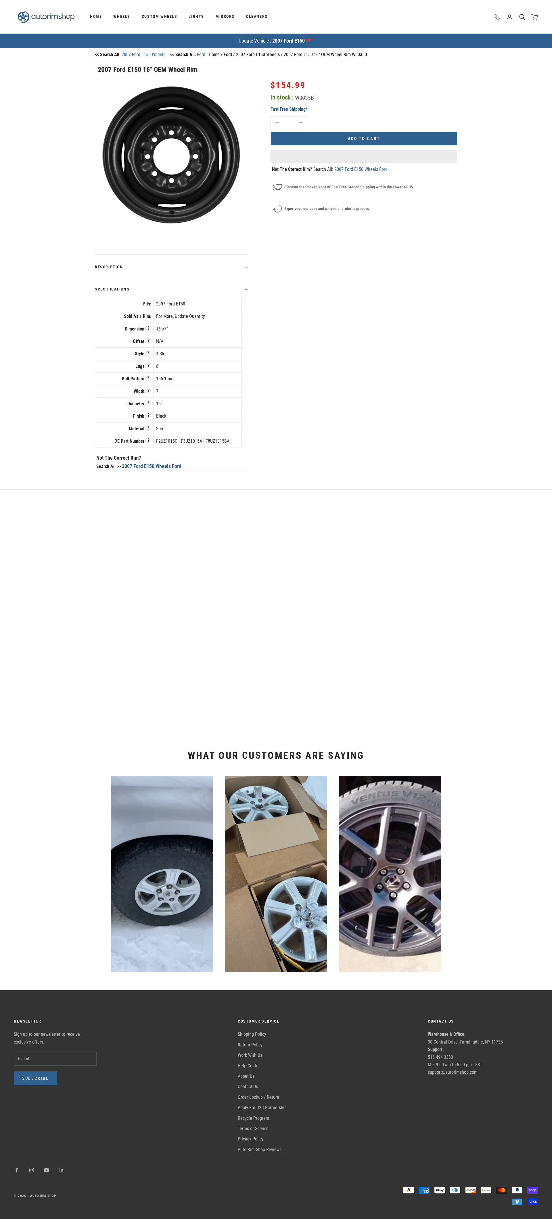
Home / (216, 54)
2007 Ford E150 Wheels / (260, 54)
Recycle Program (253, 1118)
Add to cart (364, 138)
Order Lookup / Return (258, 1097)
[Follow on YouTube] (46, 1170)
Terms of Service (253, 1128)
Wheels (121, 16)
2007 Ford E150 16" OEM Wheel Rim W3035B (325, 54)
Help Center (249, 1066)
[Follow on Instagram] (31, 1170)
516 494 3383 (440, 1057)
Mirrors (225, 16)
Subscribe (35, 1078)
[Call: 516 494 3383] (497, 17)
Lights (196, 16)
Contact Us (248, 1086)
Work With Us (250, 1055)
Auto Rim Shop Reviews (259, 1149)
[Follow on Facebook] (17, 1170)
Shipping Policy (252, 1034)
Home (96, 16)
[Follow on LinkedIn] (61, 1170)
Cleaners (257, 16)
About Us (246, 1076)
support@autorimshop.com (453, 1072)
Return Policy (250, 1045)
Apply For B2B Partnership (262, 1107)
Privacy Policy (251, 1139)
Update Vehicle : (272, 41)
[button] (364, 156)
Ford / (230, 54)
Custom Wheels (159, 16)
